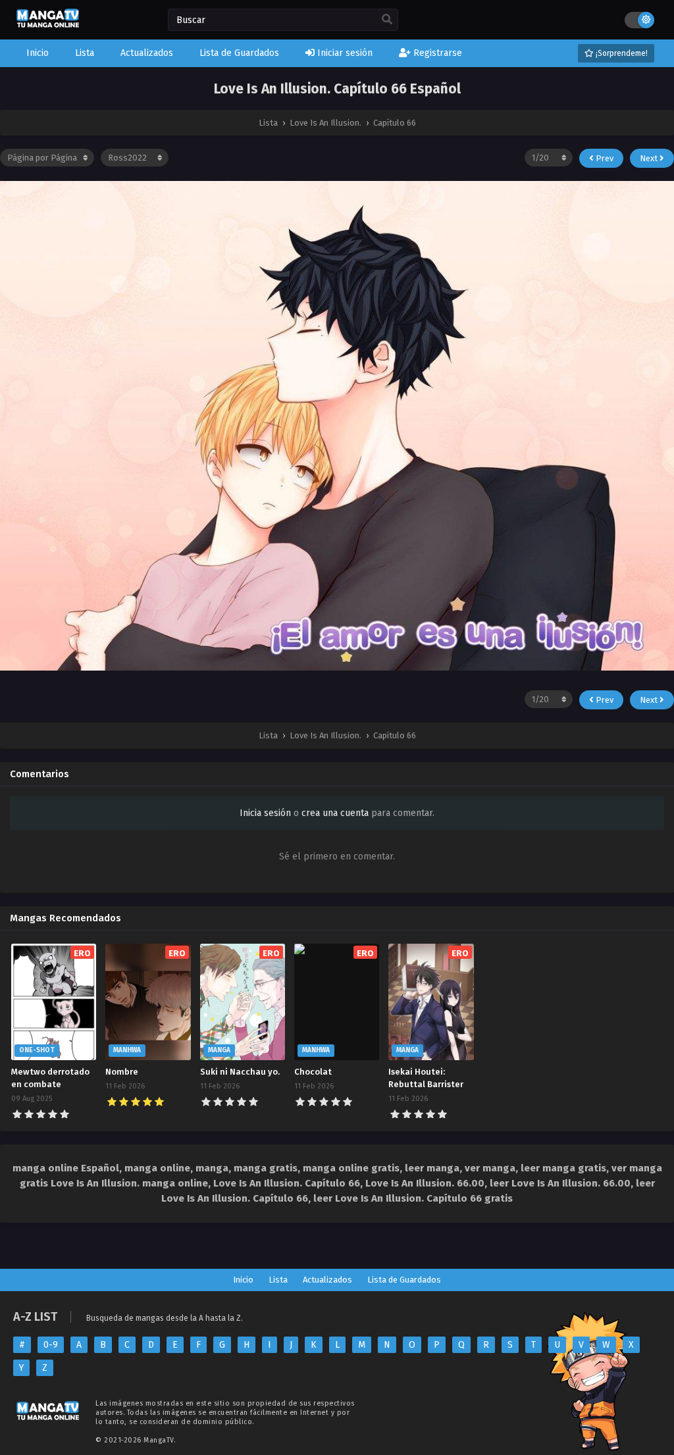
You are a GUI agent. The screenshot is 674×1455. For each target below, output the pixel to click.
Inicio (243, 1280)
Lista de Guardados (404, 1280)
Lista (278, 1280)
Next (650, 158)
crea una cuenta (335, 813)
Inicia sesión (265, 813)
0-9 (50, 1344)
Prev (603, 158)
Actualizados (327, 1280)
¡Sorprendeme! (621, 53)
